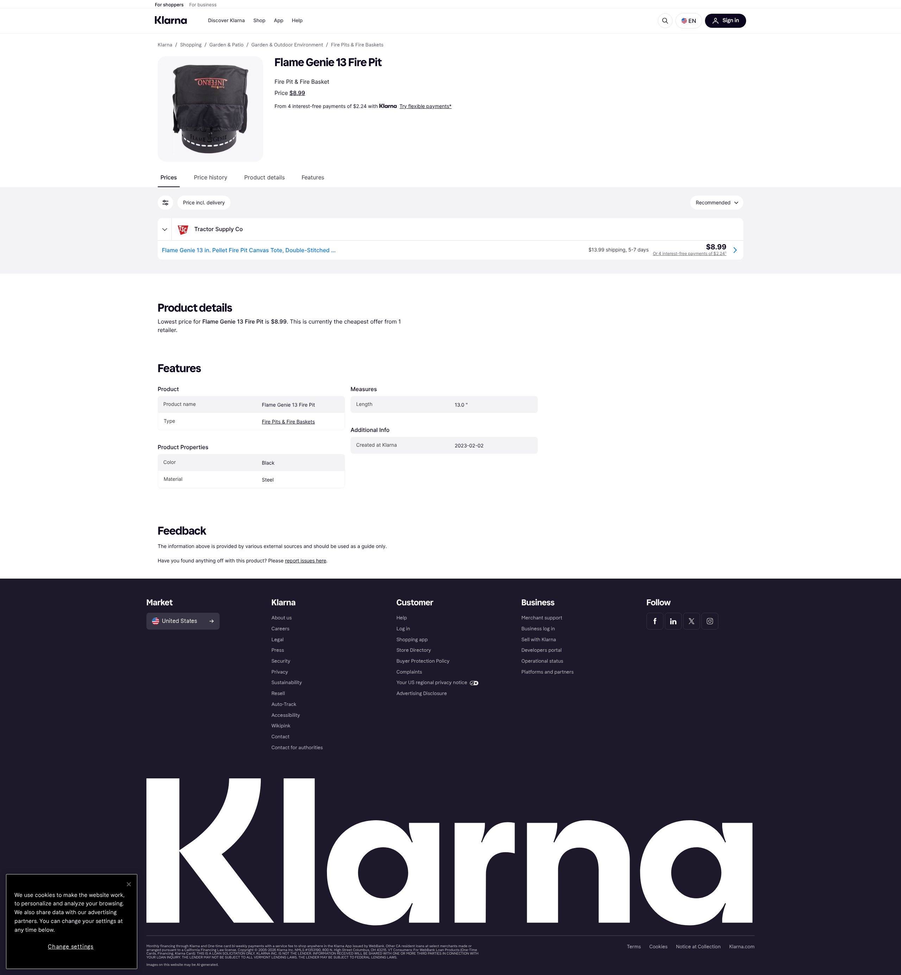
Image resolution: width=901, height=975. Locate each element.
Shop (259, 21)
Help (297, 21)
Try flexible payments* (425, 106)
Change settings (71, 946)
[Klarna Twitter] (691, 621)
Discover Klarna (226, 21)
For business (203, 5)
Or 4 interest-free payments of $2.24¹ (689, 253)
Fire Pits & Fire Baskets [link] (357, 45)
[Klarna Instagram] (709, 621)
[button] (688, 20)
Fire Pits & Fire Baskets (288, 422)
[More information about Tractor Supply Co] (165, 229)
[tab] (169, 177)
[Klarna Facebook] (655, 621)
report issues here (305, 560)
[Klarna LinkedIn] (673, 621)
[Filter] (165, 203)
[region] (72, 921)
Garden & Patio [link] (226, 45)
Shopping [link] (191, 45)
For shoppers (169, 5)
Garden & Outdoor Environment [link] (287, 45)
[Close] (129, 884)
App (278, 21)
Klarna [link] (165, 45)
